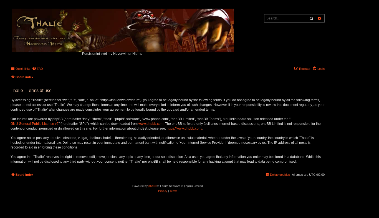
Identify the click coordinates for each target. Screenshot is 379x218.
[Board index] (123, 29)
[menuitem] (37, 68)
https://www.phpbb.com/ (184, 128)
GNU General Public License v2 (35, 124)
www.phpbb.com (150, 124)
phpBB (152, 185)
